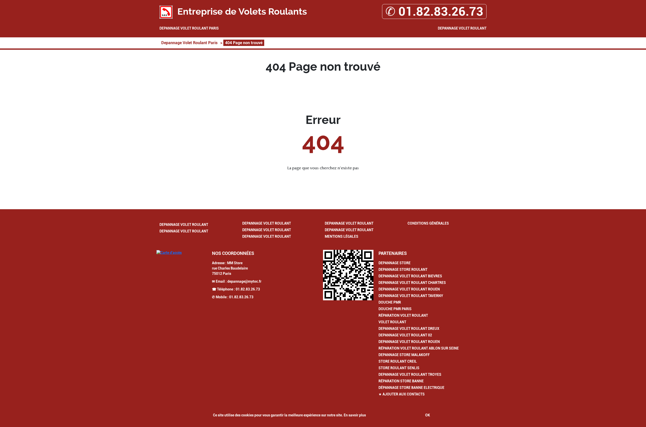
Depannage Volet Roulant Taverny (411, 296)
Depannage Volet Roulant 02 (405, 335)
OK (427, 415)
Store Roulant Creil (398, 361)
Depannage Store (395, 263)
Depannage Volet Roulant (462, 28)
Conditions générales (428, 223)
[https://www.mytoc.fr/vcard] (348, 275)
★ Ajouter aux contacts (402, 394)
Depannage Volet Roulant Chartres (412, 283)
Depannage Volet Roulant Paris (189, 28)
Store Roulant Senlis (399, 368)
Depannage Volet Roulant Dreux (409, 329)
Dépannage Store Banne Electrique (411, 388)
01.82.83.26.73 (248, 289)
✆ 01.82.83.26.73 (434, 11)
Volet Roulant (392, 322)
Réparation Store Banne (401, 381)
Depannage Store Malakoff (404, 355)
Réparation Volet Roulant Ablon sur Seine (419, 348)
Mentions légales (341, 236)
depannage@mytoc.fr (244, 281)
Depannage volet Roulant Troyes (410, 374)
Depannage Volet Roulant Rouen (409, 289)
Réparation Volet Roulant (403, 315)
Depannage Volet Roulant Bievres (410, 276)
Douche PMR (390, 302)
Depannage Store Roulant (403, 270)
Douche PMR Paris (395, 309)
